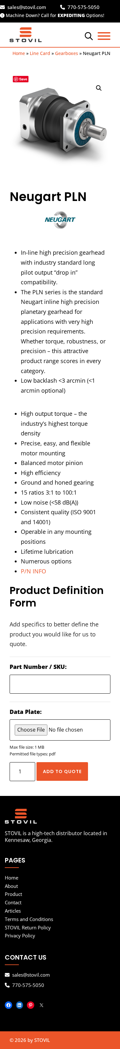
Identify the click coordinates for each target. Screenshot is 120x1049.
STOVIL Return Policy (28, 927)
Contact (13, 902)
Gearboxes (66, 53)
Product (13, 894)
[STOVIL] (60, 816)
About (11, 886)
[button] (99, 88)
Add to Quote (62, 771)
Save (23, 79)
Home (18, 53)
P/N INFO (33, 571)
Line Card (40, 53)
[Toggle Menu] (104, 36)
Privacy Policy (20, 935)
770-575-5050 (84, 7)
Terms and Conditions (29, 919)
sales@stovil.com (26, 7)
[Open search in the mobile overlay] (88, 35)
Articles (13, 911)
